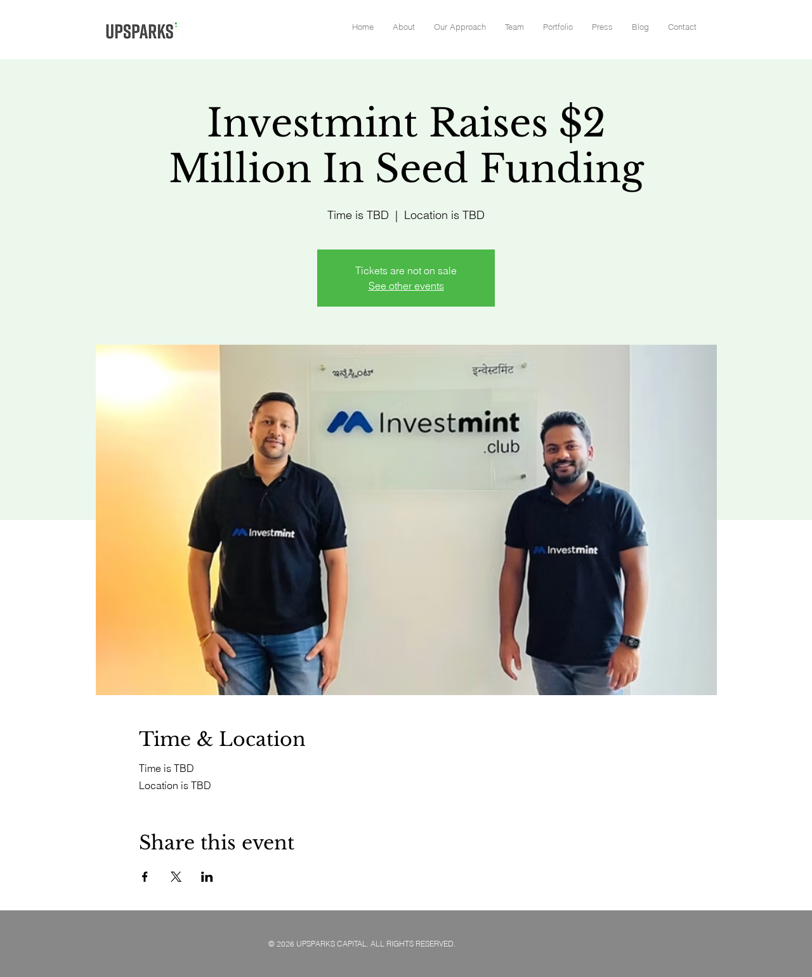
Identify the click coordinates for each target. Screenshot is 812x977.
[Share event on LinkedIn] (207, 877)
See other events (406, 285)
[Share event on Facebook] (145, 877)
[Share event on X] (176, 877)
